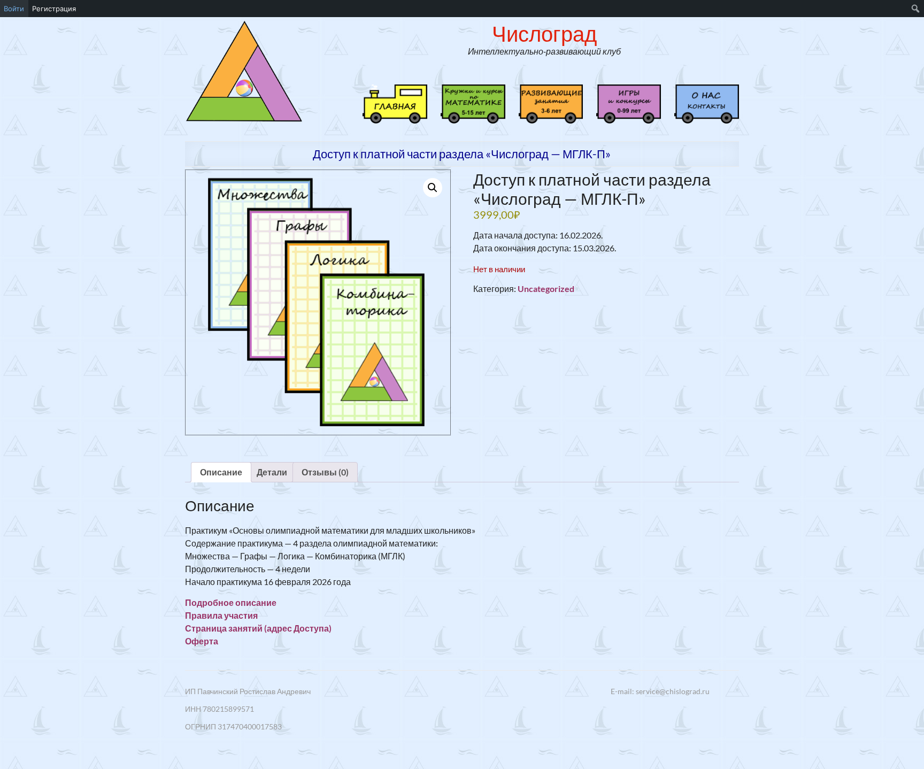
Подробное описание (230, 602)
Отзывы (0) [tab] (325, 472)
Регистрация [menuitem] (54, 8)
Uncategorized (546, 288)
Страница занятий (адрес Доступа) (258, 628)
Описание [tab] (221, 472)
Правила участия (221, 615)
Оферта (201, 641)
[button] (432, 187)
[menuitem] (915, 8)
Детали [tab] (272, 472)
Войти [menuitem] (14, 8)
